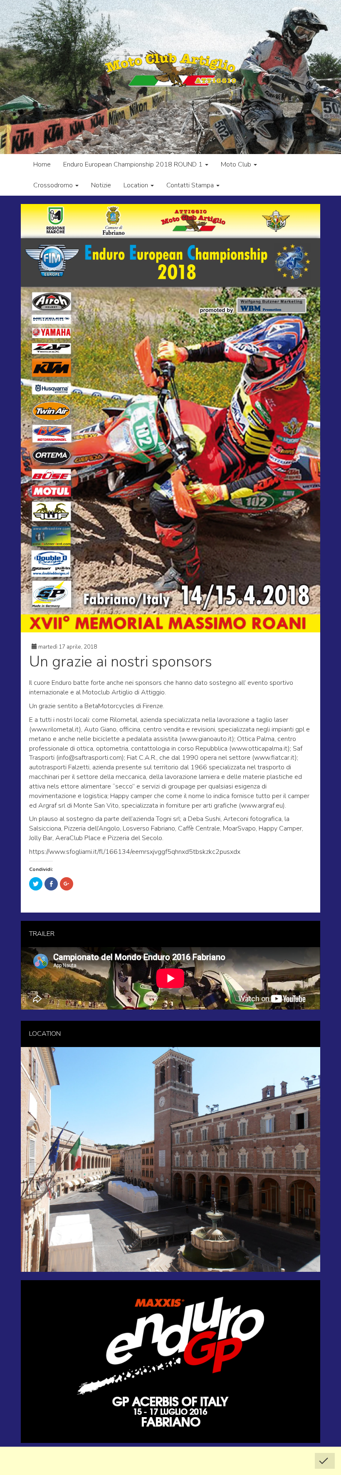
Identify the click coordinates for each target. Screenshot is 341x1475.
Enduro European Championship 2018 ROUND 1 (133, 164)
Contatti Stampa (190, 185)
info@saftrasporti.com (90, 757)
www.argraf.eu (262, 805)
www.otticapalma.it (259, 748)
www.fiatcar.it (274, 757)
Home (42, 164)
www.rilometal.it (55, 729)
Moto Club (237, 164)
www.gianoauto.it (206, 739)
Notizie (101, 185)
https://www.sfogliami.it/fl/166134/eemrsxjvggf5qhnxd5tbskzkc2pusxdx (134, 851)
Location (137, 185)
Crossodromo (53, 185)
